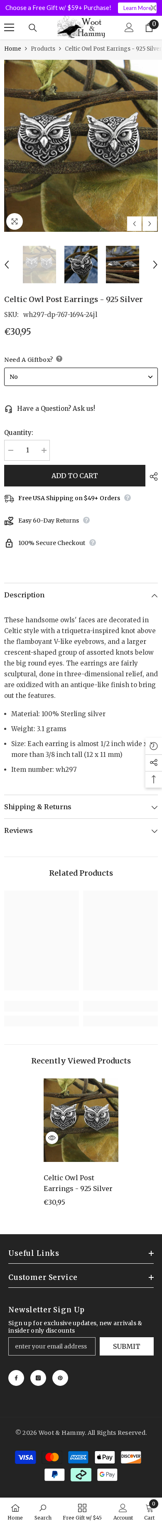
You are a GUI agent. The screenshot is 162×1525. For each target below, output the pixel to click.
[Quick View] (52, 1138)
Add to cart (75, 475)
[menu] (9, 27)
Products (43, 48)
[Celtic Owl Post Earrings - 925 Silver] (81, 1120)
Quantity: (18, 433)
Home (12, 48)
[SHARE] (151, 476)
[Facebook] (16, 1378)
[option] (81, 146)
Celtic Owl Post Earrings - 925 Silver (78, 1183)
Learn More (137, 8)
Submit (126, 1346)
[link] (41, 1006)
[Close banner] (153, 8)
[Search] (33, 28)
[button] (134, 223)
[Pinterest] (60, 1378)
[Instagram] (38, 1378)
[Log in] (129, 27)
